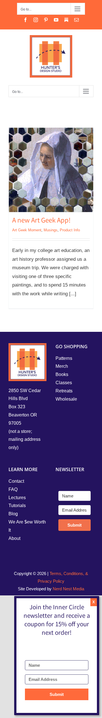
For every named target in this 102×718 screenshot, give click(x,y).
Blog (13, 513)
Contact (16, 481)
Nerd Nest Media (68, 588)
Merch (62, 366)
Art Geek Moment (26, 230)
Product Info (70, 230)
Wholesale (66, 399)
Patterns (64, 358)
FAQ (13, 489)
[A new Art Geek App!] (51, 170)
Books (62, 374)
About (14, 538)
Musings (51, 230)
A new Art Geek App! (41, 221)
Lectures (17, 497)
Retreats (64, 390)
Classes (64, 382)
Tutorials (17, 505)
